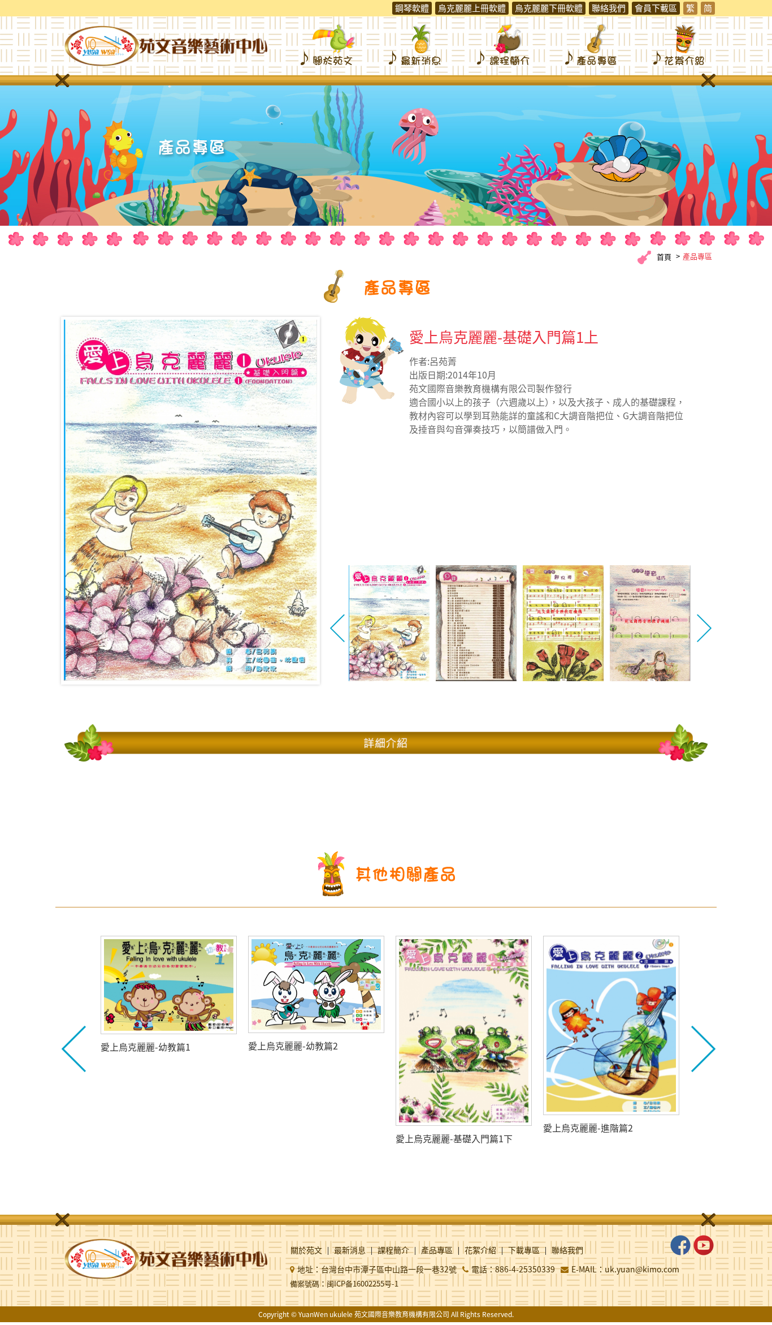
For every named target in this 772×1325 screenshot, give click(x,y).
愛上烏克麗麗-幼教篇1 (145, 1046)
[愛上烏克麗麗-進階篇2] (611, 1025)
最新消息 (416, 44)
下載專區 (524, 1251)
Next (704, 628)
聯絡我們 (609, 8)
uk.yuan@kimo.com (642, 1269)
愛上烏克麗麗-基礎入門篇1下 (454, 1138)
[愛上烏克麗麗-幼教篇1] (168, 985)
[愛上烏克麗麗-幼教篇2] (316, 984)
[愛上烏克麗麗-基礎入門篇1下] (463, 1030)
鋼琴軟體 (412, 8)
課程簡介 (504, 44)
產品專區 (592, 44)
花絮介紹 (680, 44)
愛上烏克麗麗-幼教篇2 (293, 1045)
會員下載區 (656, 8)
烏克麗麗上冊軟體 (472, 8)
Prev (337, 628)
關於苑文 (328, 44)
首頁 (664, 256)
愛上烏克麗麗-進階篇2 (588, 1127)
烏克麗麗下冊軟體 (549, 8)
